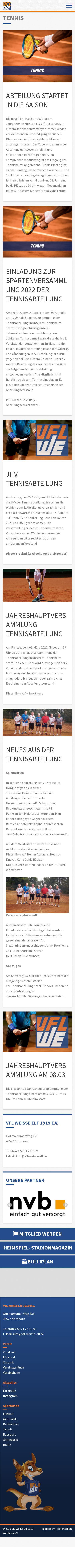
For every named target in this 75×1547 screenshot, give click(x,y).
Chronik (8, 1362)
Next (65, 1205)
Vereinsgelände (13, 1367)
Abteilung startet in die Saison (37, 100)
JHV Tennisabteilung (34, 479)
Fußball (8, 1414)
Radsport (9, 1434)
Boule (7, 1445)
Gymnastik (10, 1440)
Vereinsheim (11, 1372)
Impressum (48, 1528)
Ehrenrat (9, 1357)
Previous (9, 1205)
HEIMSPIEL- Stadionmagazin (37, 1247)
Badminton (11, 1424)
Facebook (9, 1391)
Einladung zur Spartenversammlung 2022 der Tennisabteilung (36, 285)
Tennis (7, 1429)
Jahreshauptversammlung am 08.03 (36, 1070)
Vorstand (9, 1352)
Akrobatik (10, 1419)
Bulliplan (40, 1261)
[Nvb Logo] (37, 1204)
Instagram (10, 1396)
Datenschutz (64, 1528)
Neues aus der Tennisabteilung (34, 754)
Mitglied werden (40, 1233)
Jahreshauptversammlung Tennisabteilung (36, 624)
